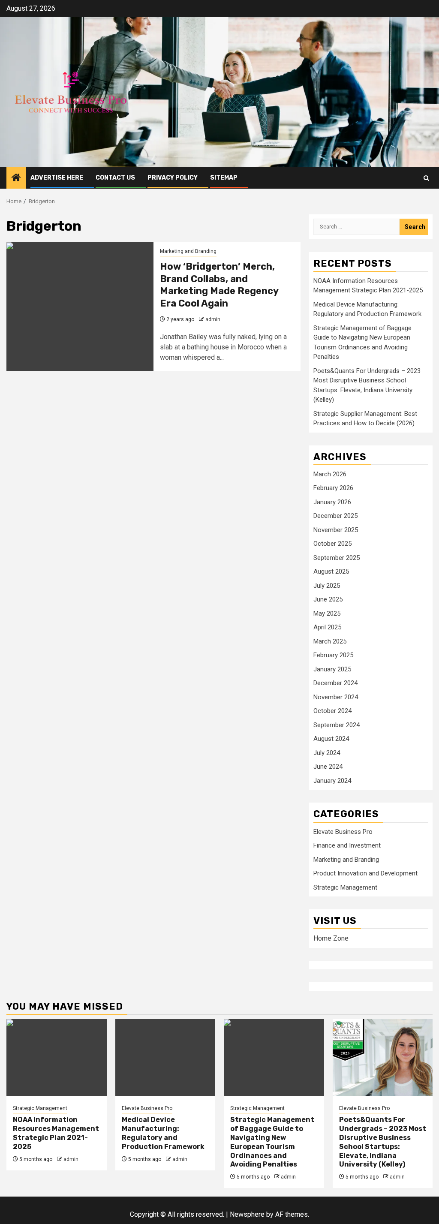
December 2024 (335, 683)
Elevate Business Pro (343, 832)
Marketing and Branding (188, 251)
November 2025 (335, 530)
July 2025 (326, 585)
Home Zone (331, 938)
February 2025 (333, 655)
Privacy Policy (172, 177)
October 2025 (332, 543)
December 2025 (335, 516)
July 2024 (326, 753)
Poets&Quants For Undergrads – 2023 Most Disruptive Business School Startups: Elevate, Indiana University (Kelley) (382, 1142)
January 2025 (332, 669)
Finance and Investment (347, 845)
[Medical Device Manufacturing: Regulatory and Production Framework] (165, 1057)
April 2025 (327, 627)
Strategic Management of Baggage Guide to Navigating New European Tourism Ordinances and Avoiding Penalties (272, 1142)
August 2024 (331, 739)
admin (212, 319)
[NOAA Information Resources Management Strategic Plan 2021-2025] (56, 1057)
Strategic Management (345, 887)
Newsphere (247, 1214)
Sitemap (224, 177)
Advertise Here (56, 177)
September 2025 (336, 558)
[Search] (426, 178)
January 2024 (332, 781)
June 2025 (328, 599)
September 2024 (336, 725)
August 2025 (331, 571)
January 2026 (332, 502)
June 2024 (328, 766)
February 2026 (333, 488)
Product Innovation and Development (365, 873)
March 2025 (329, 641)
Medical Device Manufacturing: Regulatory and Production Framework (163, 1133)
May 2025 (326, 613)
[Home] (16, 178)
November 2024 (335, 697)
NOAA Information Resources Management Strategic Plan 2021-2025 (56, 1133)
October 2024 (332, 711)
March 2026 (329, 474)
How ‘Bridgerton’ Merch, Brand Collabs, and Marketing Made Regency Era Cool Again (219, 285)
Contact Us (115, 177)
